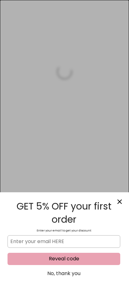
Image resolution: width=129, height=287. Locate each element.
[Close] (119, 201)
